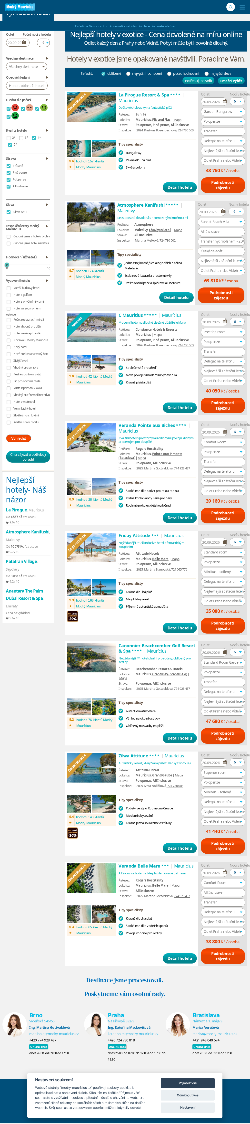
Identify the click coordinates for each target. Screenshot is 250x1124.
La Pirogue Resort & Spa (150, 95)
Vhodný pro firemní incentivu (31, 395)
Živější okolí (20, 361)
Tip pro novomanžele (26, 381)
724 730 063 (186, 130)
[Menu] (241, 7)
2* (13, 138)
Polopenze (19, 179)
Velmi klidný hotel (24, 408)
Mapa (177, 119)
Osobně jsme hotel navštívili (31, 243)
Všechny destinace (23, 66)
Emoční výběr (231, 80)
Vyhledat (18, 438)
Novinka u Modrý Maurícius (30, 340)
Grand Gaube (162, 775)
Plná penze (20, 172)
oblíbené (114, 73)
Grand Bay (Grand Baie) (169, 674)
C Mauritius (138, 315)
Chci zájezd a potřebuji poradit (28, 457)
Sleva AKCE (20, 212)
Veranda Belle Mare (144, 866)
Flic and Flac (161, 119)
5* (15, 144)
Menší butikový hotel (26, 288)
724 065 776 (179, 569)
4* (39, 138)
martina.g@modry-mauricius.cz (54, 1033)
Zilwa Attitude (139, 756)
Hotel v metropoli (24, 402)
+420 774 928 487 (42, 1040)
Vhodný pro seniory (25, 367)
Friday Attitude (139, 535)
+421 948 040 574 (205, 1040)
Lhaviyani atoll (160, 230)
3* (26, 138)
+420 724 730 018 (121, 1040)
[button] (237, 101)
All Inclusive (20, 186)
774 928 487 (182, 468)
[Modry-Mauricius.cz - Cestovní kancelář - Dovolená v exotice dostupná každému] (20, 7)
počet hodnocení (186, 73)
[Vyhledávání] (230, 7)
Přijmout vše (188, 1083)
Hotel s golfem (22, 295)
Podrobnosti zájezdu (222, 185)
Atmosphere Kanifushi (148, 205)
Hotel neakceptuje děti (27, 333)
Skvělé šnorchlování (26, 415)
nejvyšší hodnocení (147, 73)
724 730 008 (175, 786)
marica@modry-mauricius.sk (214, 1033)
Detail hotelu (180, 187)
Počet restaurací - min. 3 (28, 320)
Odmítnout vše (187, 1095)
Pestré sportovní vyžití (27, 374)
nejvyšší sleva (220, 73)
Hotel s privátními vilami (28, 301)
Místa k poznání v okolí (27, 388)
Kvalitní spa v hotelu (26, 422)
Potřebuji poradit (198, 80)
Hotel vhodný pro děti (27, 326)
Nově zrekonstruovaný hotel (31, 354)
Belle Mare (160, 559)
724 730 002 (167, 240)
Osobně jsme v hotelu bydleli (31, 236)
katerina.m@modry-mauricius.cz (133, 1033)
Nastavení (187, 1107)
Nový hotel (20, 347)
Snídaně (18, 166)
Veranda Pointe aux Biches (153, 425)
